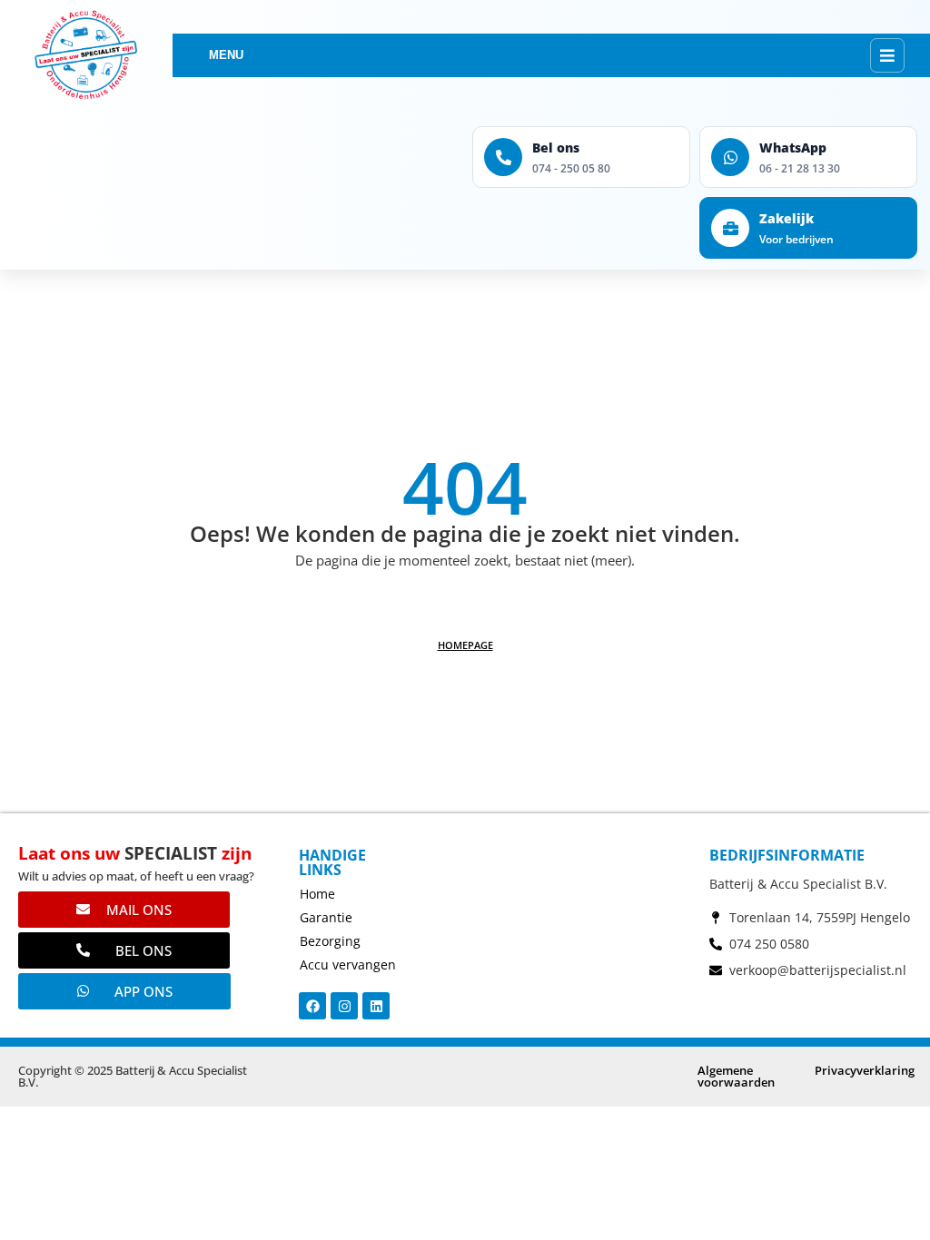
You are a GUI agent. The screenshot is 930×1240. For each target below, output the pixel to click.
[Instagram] (344, 1005)
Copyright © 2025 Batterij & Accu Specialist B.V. (132, 1076)
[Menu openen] (887, 55)
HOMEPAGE (465, 645)
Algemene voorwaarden (736, 1076)
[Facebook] (312, 1005)
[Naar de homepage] (86, 55)
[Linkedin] (376, 1005)
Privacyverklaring (865, 1070)
